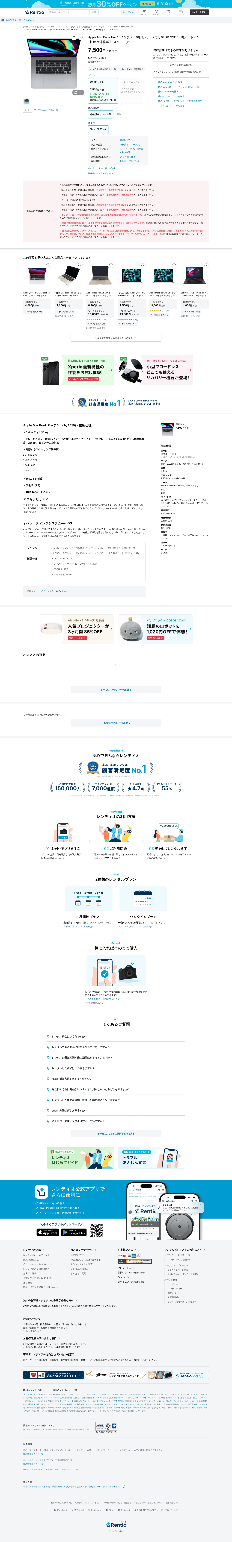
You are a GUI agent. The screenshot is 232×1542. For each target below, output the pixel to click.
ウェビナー (173, 1284)
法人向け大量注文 (199, 12)
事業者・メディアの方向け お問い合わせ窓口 (48, 1354)
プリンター (58, 1401)
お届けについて (32, 1319)
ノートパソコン (96, 547)
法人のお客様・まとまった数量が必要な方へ (48, 1300)
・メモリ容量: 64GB (61, 574)
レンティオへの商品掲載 (179, 1259)
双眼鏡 (69, 1398)
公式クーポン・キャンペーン (37, 1264)
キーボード (69, 1401)
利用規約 (78, 1503)
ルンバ (151, 1401)
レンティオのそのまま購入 (36, 1269)
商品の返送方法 (31, 1259)
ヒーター (182, 1404)
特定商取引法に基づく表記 (61, 1503)
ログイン (129, 12)
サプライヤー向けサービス (177, 1255)
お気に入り (158, 54)
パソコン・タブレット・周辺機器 (68, 547)
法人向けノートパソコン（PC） (124, 553)
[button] (74, 37)
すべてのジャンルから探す (171, 105)
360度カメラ (124, 1394)
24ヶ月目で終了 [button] (128, 156)
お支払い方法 (77, 1255)
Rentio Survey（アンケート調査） (183, 1274)
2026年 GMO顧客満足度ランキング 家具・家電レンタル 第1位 (116, 776)
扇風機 (175, 1404)
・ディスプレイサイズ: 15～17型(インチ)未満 (74, 564)
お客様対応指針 (172, 1503)
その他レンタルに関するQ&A (101, 168)
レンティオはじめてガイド (36, 1255)
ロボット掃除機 (165, 1401)
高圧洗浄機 (192, 1404)
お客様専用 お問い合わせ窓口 (40, 1338)
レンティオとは (32, 1249)
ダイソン (176, 1401)
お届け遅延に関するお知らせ (20, 20)
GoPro (115, 1394)
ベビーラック (59, 1408)
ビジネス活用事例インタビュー (182, 1302)
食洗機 (100, 1404)
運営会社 (27, 1282)
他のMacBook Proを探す (170, 82)
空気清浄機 (118, 1401)
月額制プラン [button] (126, 140)
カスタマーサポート (82, 1249)
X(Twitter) (79, 1510)
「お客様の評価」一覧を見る (116, 722)
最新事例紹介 (174, 1297)
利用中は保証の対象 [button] (130, 161)
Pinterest (125, 1510)
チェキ (97, 1398)
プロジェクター (106, 1401)
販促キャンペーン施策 (178, 1270)
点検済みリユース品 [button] (130, 144)
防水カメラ (196, 1394)
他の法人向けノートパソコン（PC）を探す (179, 86)
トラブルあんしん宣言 (82, 1264)
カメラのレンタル (30, 1394)
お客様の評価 (29, 1273)
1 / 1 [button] (80, 92)
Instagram (96, 1510)
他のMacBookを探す (168, 91)
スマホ (95, 1401)
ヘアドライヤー (59, 1404)
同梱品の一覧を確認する (99, 173)
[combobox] (73, 12)
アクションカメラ (141, 1394)
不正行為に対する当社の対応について (149, 1503)
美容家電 (80, 1404)
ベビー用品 (74, 1408)
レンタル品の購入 (79, 1269)
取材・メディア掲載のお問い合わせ (41, 1287)
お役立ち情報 (171, 1280)
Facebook (62, 1510)
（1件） (135, 320)
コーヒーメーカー (126, 1404)
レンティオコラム (176, 1288)
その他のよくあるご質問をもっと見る (116, 1133)
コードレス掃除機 (199, 1401)
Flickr (111, 1510)
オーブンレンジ (111, 1404)
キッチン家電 (143, 1404)
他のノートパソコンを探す (171, 96)
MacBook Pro (128, 547)
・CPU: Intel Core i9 (61, 558)
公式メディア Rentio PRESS (37, 1278)
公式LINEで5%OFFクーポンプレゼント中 (157, 1510)
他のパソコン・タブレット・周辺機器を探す (180, 101)
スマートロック (156, 1398)
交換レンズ (106, 1394)
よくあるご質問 (78, 1273)
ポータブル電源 (125, 1408)
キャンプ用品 (112, 1408)
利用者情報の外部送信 (113, 1503)
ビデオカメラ (171, 1394)
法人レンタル (198, 1398)
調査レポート (174, 1293)
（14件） (105, 320)
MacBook (113, 547)
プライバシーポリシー (93, 1503)
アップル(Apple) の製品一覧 (46, 110)
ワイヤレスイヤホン (140, 1398)
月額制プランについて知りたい (79, 926)
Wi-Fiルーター (85, 1401)
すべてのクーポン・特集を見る (116, 689)
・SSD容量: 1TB (59, 569)
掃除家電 (31, 1404)
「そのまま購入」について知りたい (102, 999)
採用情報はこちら (31, 1454)
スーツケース (138, 1408)
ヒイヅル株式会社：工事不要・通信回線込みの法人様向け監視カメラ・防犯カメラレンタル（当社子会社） (72, 1486)
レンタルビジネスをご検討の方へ (183, 1249)
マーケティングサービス (176, 1265)
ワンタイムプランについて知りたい (135, 926)
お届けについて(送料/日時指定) (86, 1259)
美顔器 (69, 1404)
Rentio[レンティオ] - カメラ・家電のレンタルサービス (50, 1390)
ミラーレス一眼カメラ (92, 1394)
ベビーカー (48, 1408)
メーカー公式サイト (42, 591)
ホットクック (91, 1404)
